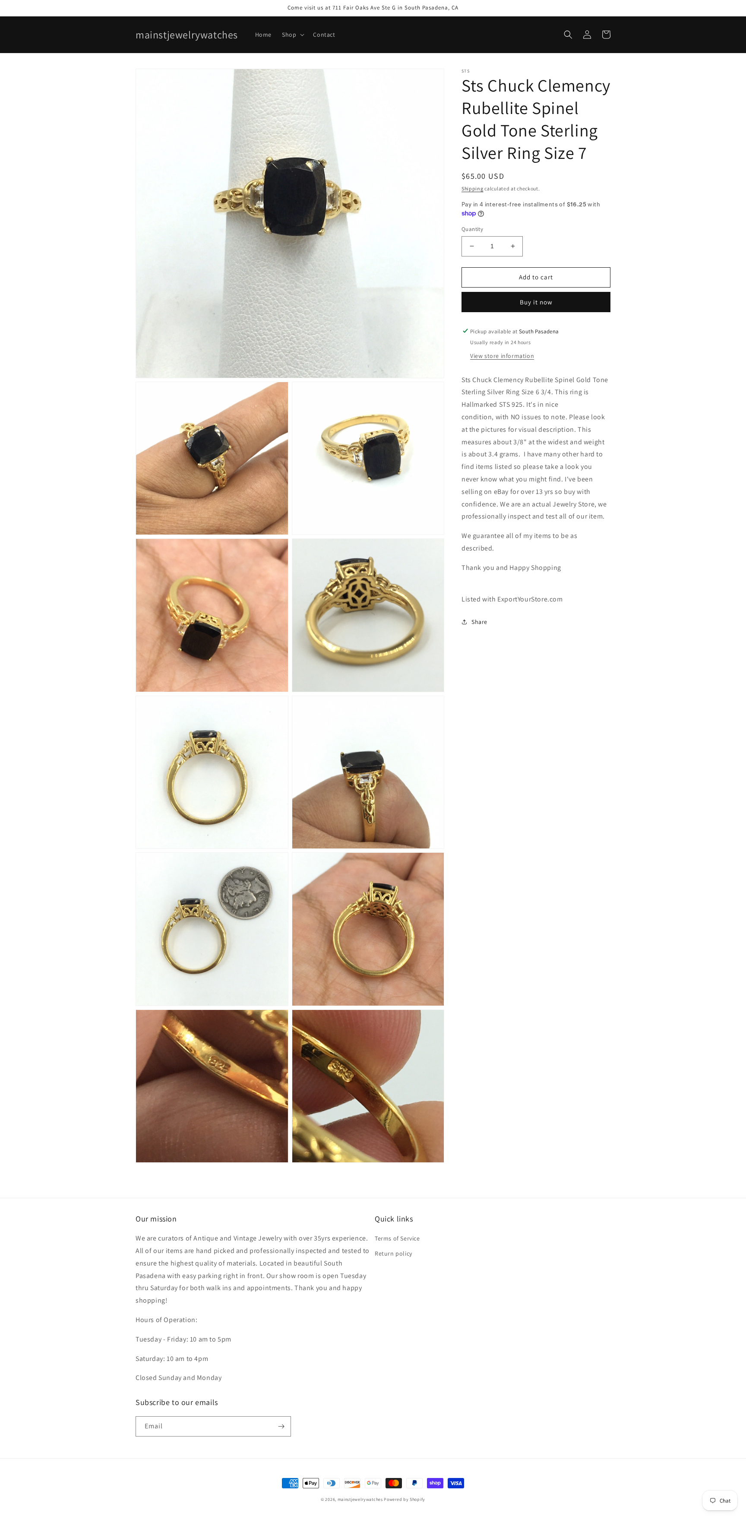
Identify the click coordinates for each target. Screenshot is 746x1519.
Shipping (473, 188)
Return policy (393, 1253)
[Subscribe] (281, 1426)
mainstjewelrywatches (360, 1499)
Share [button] (479, 622)
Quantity (472, 229)
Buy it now (536, 301)
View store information (502, 355)
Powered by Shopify (404, 1499)
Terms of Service (397, 1238)
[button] (292, 34)
